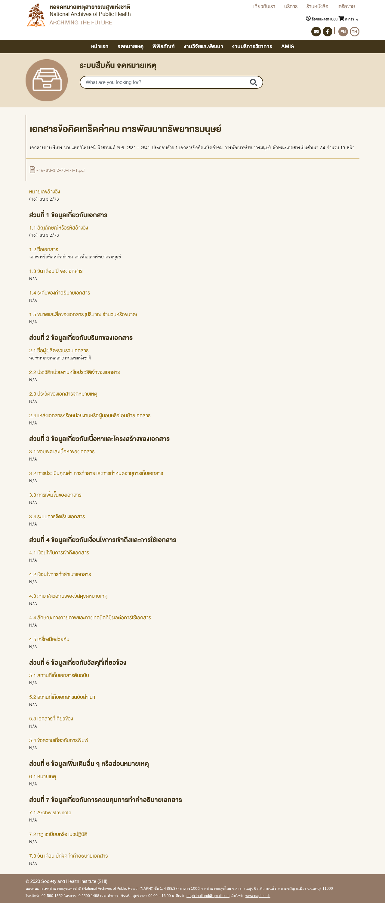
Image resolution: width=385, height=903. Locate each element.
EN (343, 31)
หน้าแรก (100, 46)
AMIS (287, 46)
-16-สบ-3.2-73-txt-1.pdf (60, 170)
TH (354, 31)
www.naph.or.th (257, 896)
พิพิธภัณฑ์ (163, 46)
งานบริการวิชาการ (252, 46)
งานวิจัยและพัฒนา (203, 46)
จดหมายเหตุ (130, 46)
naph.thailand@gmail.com (207, 896)
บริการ (290, 6)
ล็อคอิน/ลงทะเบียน (324, 19)
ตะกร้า (351, 19)
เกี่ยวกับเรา (264, 6)
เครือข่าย (346, 6)
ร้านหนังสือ (317, 6)
